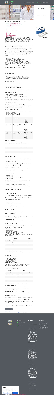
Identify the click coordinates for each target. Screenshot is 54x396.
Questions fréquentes (9, 36)
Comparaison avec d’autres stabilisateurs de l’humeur (14, 30)
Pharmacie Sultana (33, 377)
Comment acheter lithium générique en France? (13, 23)
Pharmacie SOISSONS (31, 357)
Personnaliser (5, 392)
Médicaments (44, 2)
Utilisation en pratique (9, 31)
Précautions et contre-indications (11, 32)
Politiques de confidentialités (22, 394)
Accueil (25, 2)
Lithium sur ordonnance (9, 29)
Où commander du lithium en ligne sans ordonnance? (14, 24)
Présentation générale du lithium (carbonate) (13, 25)
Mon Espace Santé (38, 2)
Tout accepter (15, 392)
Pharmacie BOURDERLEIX (12, 2)
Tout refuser (10, 392)
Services (33, 2)
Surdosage (8, 34)
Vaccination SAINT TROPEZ (32, 385)
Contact (47, 2)
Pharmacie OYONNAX (31, 368)
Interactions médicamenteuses (11, 35)
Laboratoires (29, 2)
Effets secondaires (9, 33)
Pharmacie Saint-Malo (31, 364)
